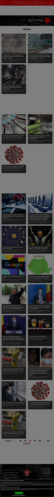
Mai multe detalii (30, 482)
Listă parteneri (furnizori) (4, 490)
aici (23, 484)
